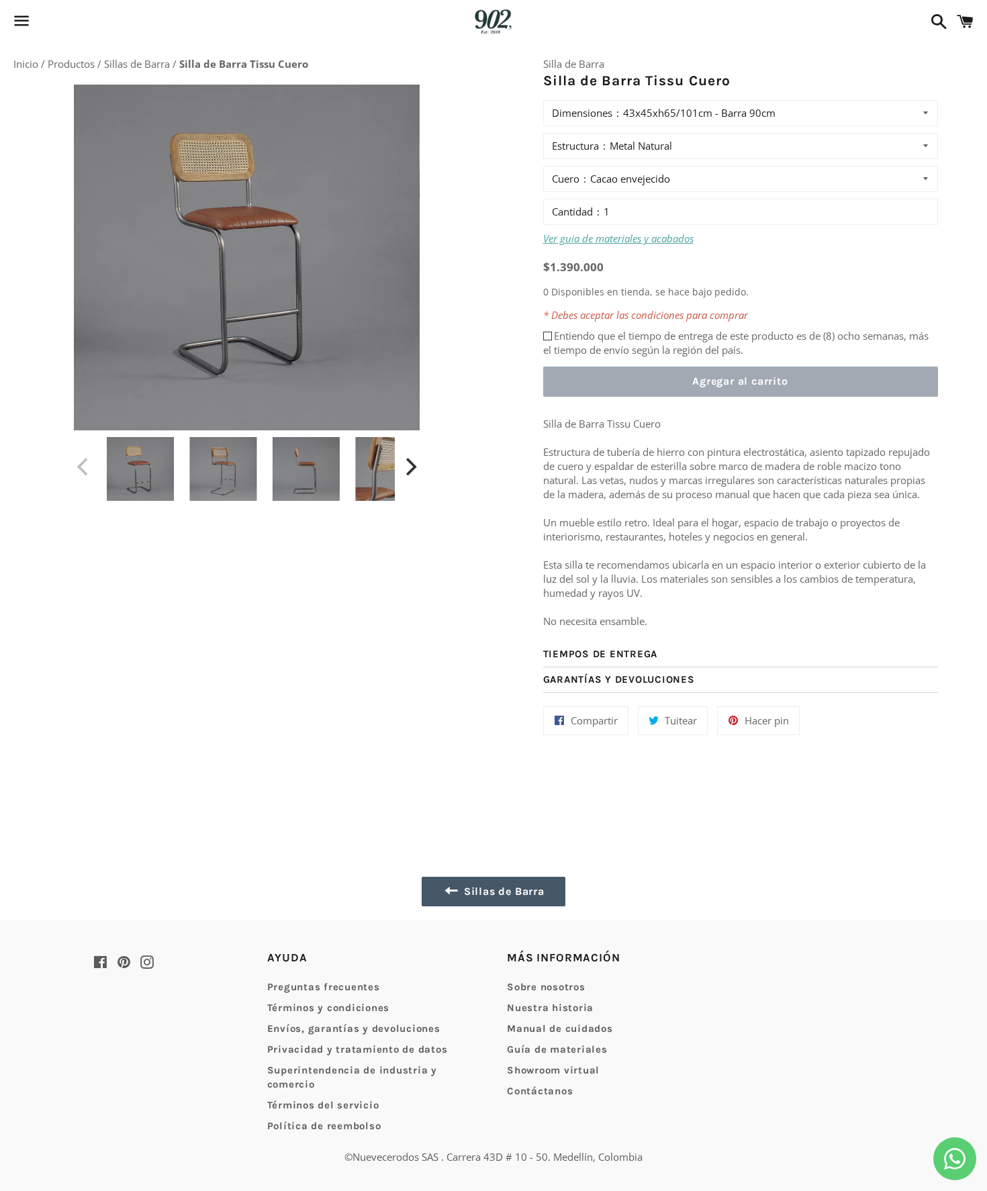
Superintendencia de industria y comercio (352, 1077)
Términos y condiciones (328, 1008)
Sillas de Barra (138, 63)
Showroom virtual (553, 1070)
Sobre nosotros (546, 987)
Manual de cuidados (560, 1028)
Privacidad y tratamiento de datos (357, 1049)
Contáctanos (540, 1091)
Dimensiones (582, 113)
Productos (72, 63)
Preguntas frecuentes (323, 987)
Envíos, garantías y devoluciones (353, 1028)
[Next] (409, 467)
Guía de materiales (557, 1049)
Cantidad (572, 211)
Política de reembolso (324, 1126)
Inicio (27, 63)
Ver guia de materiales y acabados (618, 238)
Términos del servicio (323, 1105)
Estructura (575, 145)
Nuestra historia (550, 1008)
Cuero (565, 178)
